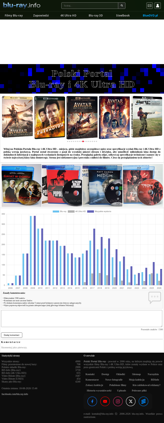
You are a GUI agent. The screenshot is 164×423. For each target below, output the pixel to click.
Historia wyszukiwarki (99, 390)
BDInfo (155, 379)
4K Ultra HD (68, 15)
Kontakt (90, 374)
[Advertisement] (82, 41)
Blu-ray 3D (96, 15)
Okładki (120, 374)
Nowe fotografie (114, 379)
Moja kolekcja (136, 379)
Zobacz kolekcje (94, 385)
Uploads (121, 390)
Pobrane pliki (139, 390)
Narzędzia (153, 374)
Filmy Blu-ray (14, 15)
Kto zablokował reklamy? (146, 385)
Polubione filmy (117, 385)
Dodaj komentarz (12, 335)
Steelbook (123, 15)
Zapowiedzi (41, 15)
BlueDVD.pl (150, 15)
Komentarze (92, 379)
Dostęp (105, 374)
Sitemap (136, 374)
